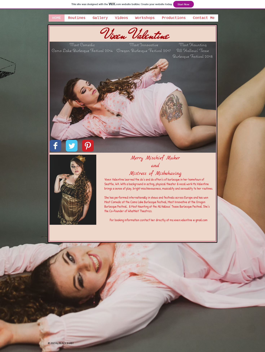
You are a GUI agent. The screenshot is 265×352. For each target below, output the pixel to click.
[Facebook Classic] (55, 146)
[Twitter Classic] (72, 146)
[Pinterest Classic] (88, 146)
